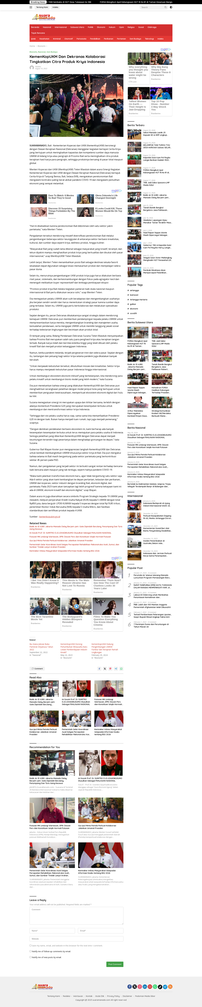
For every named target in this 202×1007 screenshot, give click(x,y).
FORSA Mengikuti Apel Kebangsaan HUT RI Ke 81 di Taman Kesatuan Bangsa (81, 2)
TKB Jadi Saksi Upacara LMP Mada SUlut (146, 2)
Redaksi (38, 66)
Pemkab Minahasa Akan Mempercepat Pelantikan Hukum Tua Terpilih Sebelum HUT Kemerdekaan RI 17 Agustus (156, 271)
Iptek (33, 39)
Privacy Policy (113, 996)
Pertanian (121, 39)
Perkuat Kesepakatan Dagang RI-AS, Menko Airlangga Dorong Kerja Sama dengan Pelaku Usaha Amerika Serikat (157, 516)
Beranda (35, 27)
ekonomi (134, 308)
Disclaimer (127, 996)
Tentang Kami (42, 7)
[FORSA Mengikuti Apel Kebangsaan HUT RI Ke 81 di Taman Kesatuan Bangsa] (134, 172)
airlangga (134, 290)
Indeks (55, 7)
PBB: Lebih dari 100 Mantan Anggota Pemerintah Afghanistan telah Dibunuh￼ (152, 605)
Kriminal (57, 39)
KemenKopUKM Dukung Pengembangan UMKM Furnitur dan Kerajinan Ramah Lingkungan (105, 648)
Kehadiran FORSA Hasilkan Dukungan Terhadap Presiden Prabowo (160, 390)
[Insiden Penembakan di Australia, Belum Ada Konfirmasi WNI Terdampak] (134, 543)
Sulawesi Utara (77, 27)
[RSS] (170, 986)
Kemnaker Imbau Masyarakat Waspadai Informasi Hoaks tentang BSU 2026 (64, 551)
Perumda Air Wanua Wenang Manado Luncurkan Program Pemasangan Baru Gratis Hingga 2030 (152, 576)
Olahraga (152, 27)
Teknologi (149, 39)
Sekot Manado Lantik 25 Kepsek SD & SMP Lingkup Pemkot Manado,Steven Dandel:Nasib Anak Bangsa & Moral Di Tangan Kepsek (156, 133)
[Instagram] (140, 986)
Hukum (112, 27)
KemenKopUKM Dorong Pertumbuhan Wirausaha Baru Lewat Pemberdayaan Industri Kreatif (73, 648)
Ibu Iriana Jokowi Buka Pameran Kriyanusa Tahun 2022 (41, 647)
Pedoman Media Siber (145, 996)
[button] (165, 7)
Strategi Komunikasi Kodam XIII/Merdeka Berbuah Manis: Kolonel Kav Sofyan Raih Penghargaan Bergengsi (161, 413)
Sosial (141, 27)
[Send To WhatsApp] (121, 669)
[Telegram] (165, 987)
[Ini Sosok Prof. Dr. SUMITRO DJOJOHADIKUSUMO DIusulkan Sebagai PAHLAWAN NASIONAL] (76, 688)
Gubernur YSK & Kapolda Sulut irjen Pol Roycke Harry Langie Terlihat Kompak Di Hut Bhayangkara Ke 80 (157, 246)
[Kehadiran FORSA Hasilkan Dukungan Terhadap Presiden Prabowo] (162, 379)
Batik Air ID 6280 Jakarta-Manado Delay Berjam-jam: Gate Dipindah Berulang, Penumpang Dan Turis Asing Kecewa (76, 527)
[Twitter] (134, 986)
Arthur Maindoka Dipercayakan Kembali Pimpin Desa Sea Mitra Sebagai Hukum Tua (137, 413)
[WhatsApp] (155, 986)
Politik (90, 27)
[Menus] (31, 7)
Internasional (61, 27)
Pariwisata (81, 39)
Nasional (47, 27)
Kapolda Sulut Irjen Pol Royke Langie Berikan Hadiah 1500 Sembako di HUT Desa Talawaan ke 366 (156, 158)
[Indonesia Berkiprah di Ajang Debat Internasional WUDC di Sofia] (134, 505)
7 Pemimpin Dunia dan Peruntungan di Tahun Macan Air (151, 625)
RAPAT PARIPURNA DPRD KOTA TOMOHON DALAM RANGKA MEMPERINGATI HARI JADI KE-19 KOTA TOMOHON (153, 586)
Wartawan (78, 996)
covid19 (133, 313)
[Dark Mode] (171, 7)
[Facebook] (129, 986)
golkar (133, 304)
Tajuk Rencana (38, 33)
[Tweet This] (105, 669)
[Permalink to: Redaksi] (32, 67)
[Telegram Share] (116, 669)
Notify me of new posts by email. (46, 957)
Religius (131, 27)
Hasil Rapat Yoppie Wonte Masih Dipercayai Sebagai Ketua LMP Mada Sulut (155, 233)
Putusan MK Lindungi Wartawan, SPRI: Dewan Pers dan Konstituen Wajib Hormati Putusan (70, 536)
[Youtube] (150, 986)
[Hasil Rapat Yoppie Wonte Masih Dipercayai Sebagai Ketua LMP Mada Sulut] (134, 234)
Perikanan (108, 39)
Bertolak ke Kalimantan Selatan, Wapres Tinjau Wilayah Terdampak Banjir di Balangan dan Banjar (149, 485)
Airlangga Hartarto (138, 299)
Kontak (89, 996)
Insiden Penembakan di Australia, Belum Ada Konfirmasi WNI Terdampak (156, 541)
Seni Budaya (135, 39)
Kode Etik (100, 996)
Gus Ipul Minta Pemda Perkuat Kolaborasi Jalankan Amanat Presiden (61, 540)
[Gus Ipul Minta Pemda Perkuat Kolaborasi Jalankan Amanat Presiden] (44, 719)
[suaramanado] (43, 17)
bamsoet (134, 295)
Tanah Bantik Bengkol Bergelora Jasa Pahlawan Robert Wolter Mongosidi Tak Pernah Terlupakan (156, 208)
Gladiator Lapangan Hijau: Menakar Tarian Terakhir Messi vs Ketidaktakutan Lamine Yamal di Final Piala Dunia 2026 (157, 221)
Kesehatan (44, 39)
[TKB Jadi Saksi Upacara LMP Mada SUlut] (134, 184)
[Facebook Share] (99, 669)
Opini (121, 27)
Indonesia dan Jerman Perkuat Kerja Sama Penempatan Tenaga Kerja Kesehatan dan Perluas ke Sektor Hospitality (157, 554)
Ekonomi (101, 27)
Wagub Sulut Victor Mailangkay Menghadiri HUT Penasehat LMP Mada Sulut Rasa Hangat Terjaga (157, 258)
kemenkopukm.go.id (49, 516)
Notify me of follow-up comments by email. (51, 951)
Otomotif (68, 39)
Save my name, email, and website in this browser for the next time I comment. (67, 945)
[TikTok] (160, 987)
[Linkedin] (145, 986)
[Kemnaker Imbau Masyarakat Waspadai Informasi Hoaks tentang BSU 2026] (109, 719)
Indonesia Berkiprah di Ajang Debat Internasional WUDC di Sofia (156, 504)
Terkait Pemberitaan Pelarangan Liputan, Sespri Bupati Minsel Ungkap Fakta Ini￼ (152, 615)
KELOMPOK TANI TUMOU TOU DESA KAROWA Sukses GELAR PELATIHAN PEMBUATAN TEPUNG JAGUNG (156, 146)
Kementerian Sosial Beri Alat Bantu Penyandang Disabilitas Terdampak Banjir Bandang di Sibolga (157, 529)
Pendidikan (95, 39)
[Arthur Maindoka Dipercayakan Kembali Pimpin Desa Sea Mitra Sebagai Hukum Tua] (138, 402)
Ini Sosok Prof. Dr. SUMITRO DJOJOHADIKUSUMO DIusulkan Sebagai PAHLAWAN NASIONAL (70, 533)
